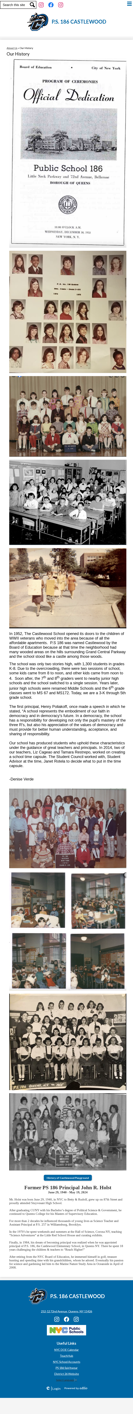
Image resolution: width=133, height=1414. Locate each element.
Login (53, 1388)
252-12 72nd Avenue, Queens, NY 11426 (66, 1311)
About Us (12, 47)
